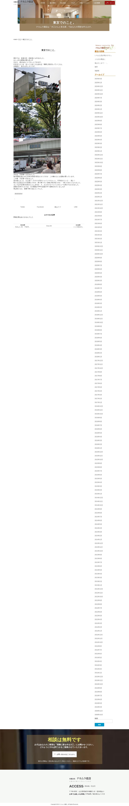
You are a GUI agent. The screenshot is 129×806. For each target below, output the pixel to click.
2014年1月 (98, 539)
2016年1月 (98, 448)
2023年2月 (98, 147)
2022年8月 (98, 170)
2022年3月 (98, 189)
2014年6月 (98, 520)
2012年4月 (98, 619)
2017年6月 (98, 383)
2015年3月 (98, 486)
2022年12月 (99, 155)
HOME (43, 3)
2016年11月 (99, 410)
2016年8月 (98, 421)
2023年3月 (98, 143)
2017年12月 (99, 360)
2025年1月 (98, 82)
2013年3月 (98, 577)
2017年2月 (98, 398)
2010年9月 (98, 688)
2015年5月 (98, 478)
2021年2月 (98, 238)
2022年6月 (98, 178)
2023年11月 (99, 113)
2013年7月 (98, 562)
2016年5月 (98, 433)
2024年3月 (98, 101)
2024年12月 (99, 86)
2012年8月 (98, 604)
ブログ (73, 3)
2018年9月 (98, 326)
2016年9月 (98, 417)
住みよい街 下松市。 (22, 227)
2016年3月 (98, 440)
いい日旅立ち (78, 227)
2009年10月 (99, 714)
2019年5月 (98, 296)
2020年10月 (99, 254)
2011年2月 (98, 669)
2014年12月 (99, 497)
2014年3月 (98, 532)
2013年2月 (98, 581)
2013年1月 (98, 585)
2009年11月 (99, 711)
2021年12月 (99, 200)
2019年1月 (98, 311)
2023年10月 (99, 117)
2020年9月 (98, 258)
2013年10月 (99, 551)
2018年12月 (99, 315)
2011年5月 (98, 657)
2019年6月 (98, 292)
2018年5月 (98, 341)
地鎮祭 (97, 71)
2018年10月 (99, 322)
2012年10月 (99, 596)
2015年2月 (98, 490)
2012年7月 (98, 608)
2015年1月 (98, 494)
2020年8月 (98, 261)
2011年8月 (98, 646)
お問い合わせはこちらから (66, 754)
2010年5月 (98, 703)
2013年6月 (98, 566)
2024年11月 (99, 90)
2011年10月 (99, 642)
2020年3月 (98, 280)
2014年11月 (99, 501)
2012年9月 (98, 600)
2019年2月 (98, 307)
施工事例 (52, 3)
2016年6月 (98, 429)
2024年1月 (98, 109)
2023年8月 (98, 124)
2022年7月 (98, 174)
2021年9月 (98, 212)
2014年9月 (98, 509)
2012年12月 (99, 589)
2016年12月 (99, 406)
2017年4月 (98, 391)
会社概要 (97, 3)
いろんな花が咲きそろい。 (104, 55)
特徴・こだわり (85, 3)
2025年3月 (98, 79)
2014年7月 (98, 516)
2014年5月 (98, 524)
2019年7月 (98, 288)
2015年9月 (98, 463)
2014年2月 (98, 535)
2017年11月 (99, 364)
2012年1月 (98, 631)
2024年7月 (98, 98)
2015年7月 (98, 471)
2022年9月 (98, 166)
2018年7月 (98, 334)
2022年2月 (98, 193)
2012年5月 (98, 615)
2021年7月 (98, 219)
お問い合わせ (109, 3)
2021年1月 (98, 242)
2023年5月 (98, 136)
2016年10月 (99, 414)
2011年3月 (98, 665)
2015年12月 (99, 452)
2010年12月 (99, 676)
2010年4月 (98, 707)
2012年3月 (98, 623)
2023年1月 (98, 151)
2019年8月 (98, 284)
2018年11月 (99, 318)
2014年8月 (98, 513)
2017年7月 (98, 379)
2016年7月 (98, 425)
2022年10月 (99, 162)
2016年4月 (98, 436)
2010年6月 (98, 699)
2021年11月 (99, 204)
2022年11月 (99, 159)
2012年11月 (99, 593)
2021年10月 (99, 208)
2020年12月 (99, 246)
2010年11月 (99, 680)
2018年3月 (98, 349)
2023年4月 (98, 139)
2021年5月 (98, 227)
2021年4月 (98, 231)
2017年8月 (98, 376)
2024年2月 (98, 105)
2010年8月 (98, 692)
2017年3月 (98, 395)
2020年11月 (99, 250)
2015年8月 (98, 467)
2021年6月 (98, 223)
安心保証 (63, 3)
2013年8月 (98, 558)
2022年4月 (98, 185)
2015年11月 (99, 456)
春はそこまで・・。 (101, 63)
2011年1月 (98, 673)
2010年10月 (99, 684)
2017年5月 (98, 387)
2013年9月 (98, 555)
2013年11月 (99, 547)
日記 (19, 39)
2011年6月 (98, 654)
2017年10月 (99, 368)
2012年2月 (98, 627)
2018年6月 (98, 338)
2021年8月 (98, 216)
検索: (96, 718)
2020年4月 (98, 277)
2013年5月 (98, 570)
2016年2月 (98, 444)
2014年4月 (98, 528)
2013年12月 (99, 543)
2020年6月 (98, 269)
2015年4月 (98, 482)
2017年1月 (98, 402)
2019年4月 (98, 299)
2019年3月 (98, 303)
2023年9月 (98, 120)
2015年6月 (98, 475)
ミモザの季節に (100, 59)
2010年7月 (98, 695)
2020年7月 (98, 265)
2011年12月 (99, 635)
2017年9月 (98, 372)
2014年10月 (99, 505)
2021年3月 (98, 235)
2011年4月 (98, 661)
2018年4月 (98, 345)
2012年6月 (98, 612)
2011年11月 (98, 638)
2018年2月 (98, 353)
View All (49, 226)
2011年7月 (98, 650)
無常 (96, 67)
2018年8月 (98, 330)
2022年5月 (98, 181)
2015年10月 (99, 459)
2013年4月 (98, 574)
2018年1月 (98, 357)
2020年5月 (98, 273)
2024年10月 (99, 94)
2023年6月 (98, 132)
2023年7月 (98, 128)
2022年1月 (98, 197)
